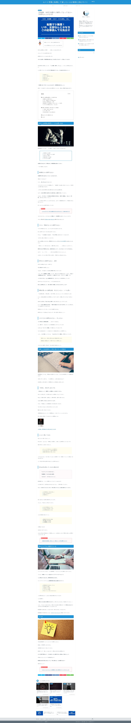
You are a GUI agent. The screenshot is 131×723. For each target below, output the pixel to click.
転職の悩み (39, 10)
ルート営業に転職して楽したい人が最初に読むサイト (65, 2)
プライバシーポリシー (40, 721)
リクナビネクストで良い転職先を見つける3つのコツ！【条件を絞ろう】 (56, 211)
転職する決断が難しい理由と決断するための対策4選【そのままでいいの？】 (86, 40)
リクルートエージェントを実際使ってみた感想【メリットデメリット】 (55, 669)
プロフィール (78, 5)
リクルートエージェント (49, 219)
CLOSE (69, 93)
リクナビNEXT (63, 241)
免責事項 (46, 721)
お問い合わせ (65, 5)
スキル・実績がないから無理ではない (49, 100)
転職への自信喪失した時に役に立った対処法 (50, 107)
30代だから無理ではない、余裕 (48, 101)
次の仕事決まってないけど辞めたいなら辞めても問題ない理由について (86, 44)
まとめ (43, 117)
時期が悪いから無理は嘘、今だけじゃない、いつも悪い (52, 103)
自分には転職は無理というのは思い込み (49, 97)
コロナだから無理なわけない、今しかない (50, 104)
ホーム (53, 5)
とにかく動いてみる (46, 110)
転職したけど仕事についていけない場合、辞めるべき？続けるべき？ (86, 37)
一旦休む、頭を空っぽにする (48, 109)
